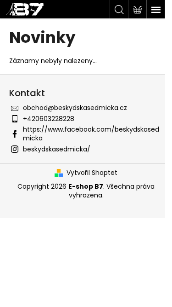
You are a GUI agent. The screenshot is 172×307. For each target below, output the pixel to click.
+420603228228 (48, 118)
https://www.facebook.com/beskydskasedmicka (91, 134)
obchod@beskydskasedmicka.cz (75, 107)
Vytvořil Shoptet (92, 172)
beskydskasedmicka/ (56, 149)
